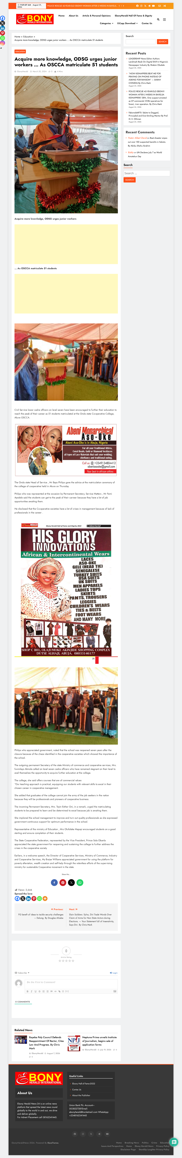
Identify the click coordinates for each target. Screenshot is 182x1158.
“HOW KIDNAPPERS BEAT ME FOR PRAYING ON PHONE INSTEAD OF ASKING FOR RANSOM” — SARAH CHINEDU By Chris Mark (145, 78)
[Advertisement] (66, 244)
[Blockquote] (51, 991)
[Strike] (40, 991)
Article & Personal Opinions (96, 15)
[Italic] (32, 991)
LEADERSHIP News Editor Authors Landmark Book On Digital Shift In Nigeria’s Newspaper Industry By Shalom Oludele (148, 62)
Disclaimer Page (128, 1149)
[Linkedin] (28, 898)
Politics (145, 1142)
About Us (73, 15)
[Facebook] (17, 898)
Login (114, 972)
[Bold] (28, 991)
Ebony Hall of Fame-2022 (83, 1083)
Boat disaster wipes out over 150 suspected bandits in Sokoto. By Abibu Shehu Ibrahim (147, 141)
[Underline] (36, 991)
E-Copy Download (126, 23)
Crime (154, 1142)
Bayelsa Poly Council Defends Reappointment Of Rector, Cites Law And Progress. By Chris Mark (46, 1042)
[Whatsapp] (39, 898)
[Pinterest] (33, 898)
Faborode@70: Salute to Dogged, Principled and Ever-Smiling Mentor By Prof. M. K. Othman (83, 6)
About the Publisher (81, 1095)
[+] (67, 991)
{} (63, 991)
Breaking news (132, 1142)
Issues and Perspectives (112, 1146)
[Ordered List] (44, 991)
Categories (105, 23)
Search (130, 36)
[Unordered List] (47, 991)
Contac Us (147, 23)
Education (20, 51)
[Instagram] (2, 43)
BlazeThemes (52, 1142)
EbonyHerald (22, 71)
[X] (22, 898)
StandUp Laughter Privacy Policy (154, 1149)
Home (61, 15)
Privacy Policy (162, 1146)
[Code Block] (55, 991)
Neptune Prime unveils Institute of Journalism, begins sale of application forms (99, 1041)
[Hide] (1, 48)
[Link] (59, 991)
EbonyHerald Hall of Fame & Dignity (133, 15)
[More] (45, 898)
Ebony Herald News (144, 1146)
